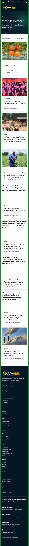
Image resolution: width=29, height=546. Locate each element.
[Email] (13, 385)
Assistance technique (7, 428)
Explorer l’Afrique (6, 436)
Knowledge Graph (6, 402)
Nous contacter (5, 487)
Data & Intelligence (6, 449)
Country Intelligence (7, 438)
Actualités (4, 409)
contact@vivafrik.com (7, 490)
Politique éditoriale (6, 479)
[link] (3, 385)
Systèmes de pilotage (7, 453)
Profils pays (5, 400)
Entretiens (4, 413)
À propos (4, 474)
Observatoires (5, 393)
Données (4, 464)
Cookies (23, 543)
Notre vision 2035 (6, 477)
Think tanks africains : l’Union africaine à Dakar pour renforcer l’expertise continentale (11, 2)
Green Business (5, 539)
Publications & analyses (7, 396)
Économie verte (5, 421)
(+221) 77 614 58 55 (7, 492)
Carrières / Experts (6, 481)
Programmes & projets (7, 425)
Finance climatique (6, 423)
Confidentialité (5, 543)
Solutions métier (6, 455)
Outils (3, 466)
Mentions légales (14, 539)
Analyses (4, 411)
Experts (4, 430)
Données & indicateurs (7, 398)
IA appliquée (5, 451)
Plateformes (5, 447)
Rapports (4, 462)
